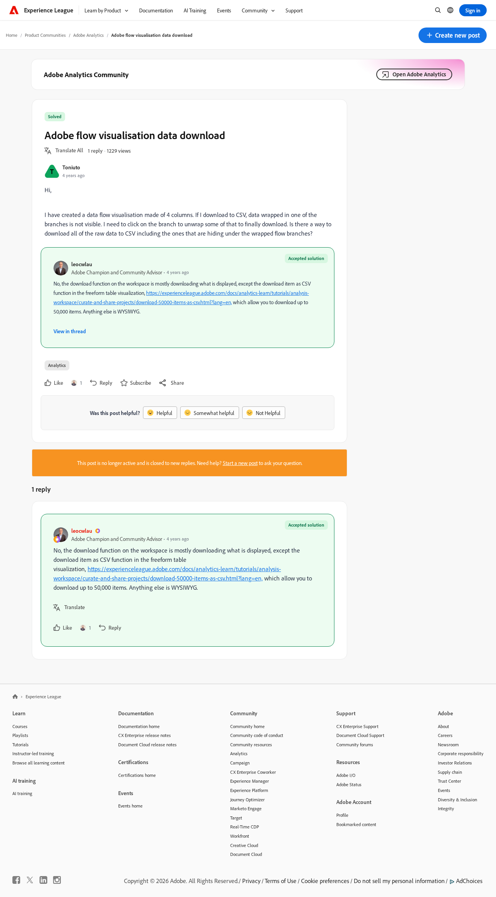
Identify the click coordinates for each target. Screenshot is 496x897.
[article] (187, 580)
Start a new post (240, 463)
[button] (452, 35)
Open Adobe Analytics (419, 74)
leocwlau (81, 264)
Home (11, 35)
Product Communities (45, 35)
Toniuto (71, 167)
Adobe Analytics (88, 35)
